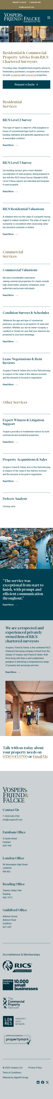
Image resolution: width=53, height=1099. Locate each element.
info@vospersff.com (26, 7)
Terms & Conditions (12, 1072)
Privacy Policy (35, 1067)
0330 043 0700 (15, 756)
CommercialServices (13, 254)
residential (16, 75)
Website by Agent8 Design (15, 1077)
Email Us (40, 756)
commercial (30, 75)
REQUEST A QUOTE (19, 2)
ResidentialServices (12, 104)
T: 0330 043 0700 (34, 2)
